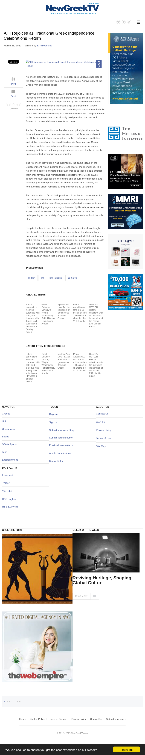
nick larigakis (56, 278)
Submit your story (116, 719)
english (31, 278)
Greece (6, 413)
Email (13, 96)
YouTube (7, 491)
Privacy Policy (103, 430)
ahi (42, 278)
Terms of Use (103, 438)
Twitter (6, 482)
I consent (126, 749)
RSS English (9, 499)
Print (13, 84)
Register (54, 414)
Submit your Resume (61, 437)
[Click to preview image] (65, 64)
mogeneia (9, 429)
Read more (81, 596)
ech (5, 451)
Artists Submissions (60, 453)
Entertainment (10, 459)
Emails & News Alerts (61, 445)
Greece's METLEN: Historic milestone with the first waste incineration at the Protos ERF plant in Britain (96, 315)
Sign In (53, 422)
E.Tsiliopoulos (44, 45)
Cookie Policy (37, 719)
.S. (5, 421)
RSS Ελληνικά (10, 506)
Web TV (100, 421)
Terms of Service (57, 719)
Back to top (14, 701)
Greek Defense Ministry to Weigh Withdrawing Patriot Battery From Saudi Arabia (48, 314)
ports (6, 436)
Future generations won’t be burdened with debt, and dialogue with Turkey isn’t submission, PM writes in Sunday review (33, 318)
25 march (72, 278)
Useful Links (56, 461)
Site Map (101, 446)
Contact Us (102, 413)
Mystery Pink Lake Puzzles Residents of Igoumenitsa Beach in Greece (63, 311)
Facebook (7, 475)
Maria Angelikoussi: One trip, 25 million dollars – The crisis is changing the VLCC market (80, 312)
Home (22, 719)
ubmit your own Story (62, 430)
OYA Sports (10, 444)
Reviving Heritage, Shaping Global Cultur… (101, 580)
